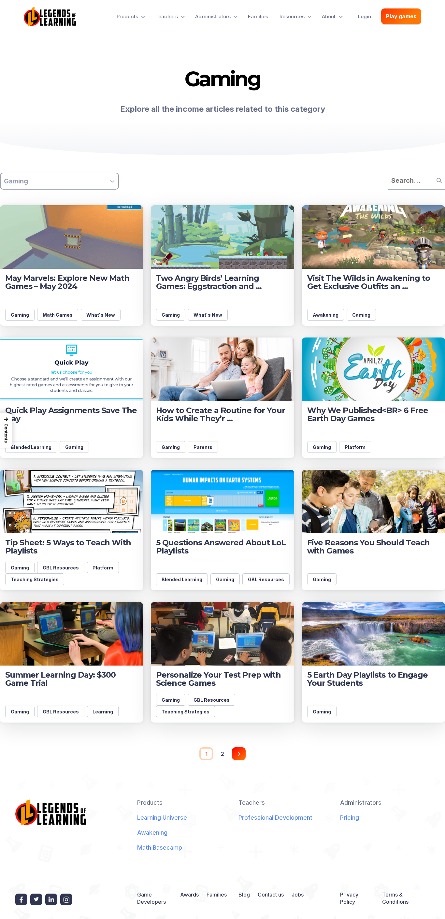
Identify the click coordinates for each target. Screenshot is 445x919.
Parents (203, 447)
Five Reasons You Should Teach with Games (368, 546)
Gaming (20, 315)
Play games (401, 16)
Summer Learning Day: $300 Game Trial (60, 679)
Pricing (349, 817)
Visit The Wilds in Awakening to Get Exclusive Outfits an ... (368, 282)
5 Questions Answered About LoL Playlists (221, 546)
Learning (103, 711)
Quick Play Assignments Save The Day (71, 414)
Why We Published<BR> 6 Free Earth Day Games (367, 414)
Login (364, 16)
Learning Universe (162, 817)
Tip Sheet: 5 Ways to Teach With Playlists (68, 546)
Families (258, 16)
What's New (100, 315)
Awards (189, 894)
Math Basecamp (159, 847)
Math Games (58, 315)
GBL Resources (61, 567)
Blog (244, 894)
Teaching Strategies (35, 579)
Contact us (271, 894)
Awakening (325, 315)
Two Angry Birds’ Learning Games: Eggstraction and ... (209, 282)
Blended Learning (31, 447)
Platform (355, 447)
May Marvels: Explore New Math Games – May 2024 (67, 282)
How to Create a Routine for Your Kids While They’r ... (220, 414)
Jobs (298, 894)
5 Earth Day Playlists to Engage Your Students (367, 679)
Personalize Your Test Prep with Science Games (218, 679)
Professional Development (275, 817)
